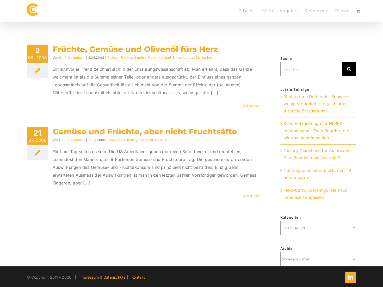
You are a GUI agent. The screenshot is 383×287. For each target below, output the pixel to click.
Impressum (89, 277)
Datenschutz (114, 277)
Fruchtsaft (145, 140)
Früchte (126, 57)
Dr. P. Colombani (72, 57)
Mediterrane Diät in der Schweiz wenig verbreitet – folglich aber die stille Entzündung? (315, 103)
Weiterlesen (252, 105)
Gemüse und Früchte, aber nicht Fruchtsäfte (145, 131)
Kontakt (138, 277)
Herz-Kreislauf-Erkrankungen (171, 57)
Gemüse (140, 57)
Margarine (204, 57)
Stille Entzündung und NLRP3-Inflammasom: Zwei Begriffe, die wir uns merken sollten (316, 130)
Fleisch (113, 57)
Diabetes (115, 140)
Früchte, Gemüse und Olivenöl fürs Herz (135, 49)
